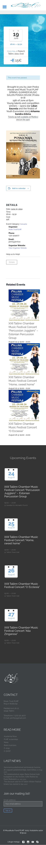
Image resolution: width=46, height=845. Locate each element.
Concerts (23, 224)
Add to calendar (19, 188)
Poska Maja (11, 51)
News (6, 742)
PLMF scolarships (11, 739)
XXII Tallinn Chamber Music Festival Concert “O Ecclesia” (23, 427)
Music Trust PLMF (15, 229)
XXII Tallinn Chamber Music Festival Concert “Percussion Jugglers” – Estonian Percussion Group (23, 330)
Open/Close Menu (4, 7)
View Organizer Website (18, 248)
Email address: (10, 800)
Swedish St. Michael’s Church (17, 505)
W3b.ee (23, 833)
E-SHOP (7, 751)
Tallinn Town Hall (12, 552)
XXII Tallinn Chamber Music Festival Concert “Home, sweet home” (23, 381)
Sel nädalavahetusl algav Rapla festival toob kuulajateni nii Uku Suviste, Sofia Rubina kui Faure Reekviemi (22, 776)
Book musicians (10, 745)
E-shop (7, 748)
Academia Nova (10, 736)
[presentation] (24, 305)
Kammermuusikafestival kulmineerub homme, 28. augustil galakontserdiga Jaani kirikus (22, 768)
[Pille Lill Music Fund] (26, 5)
